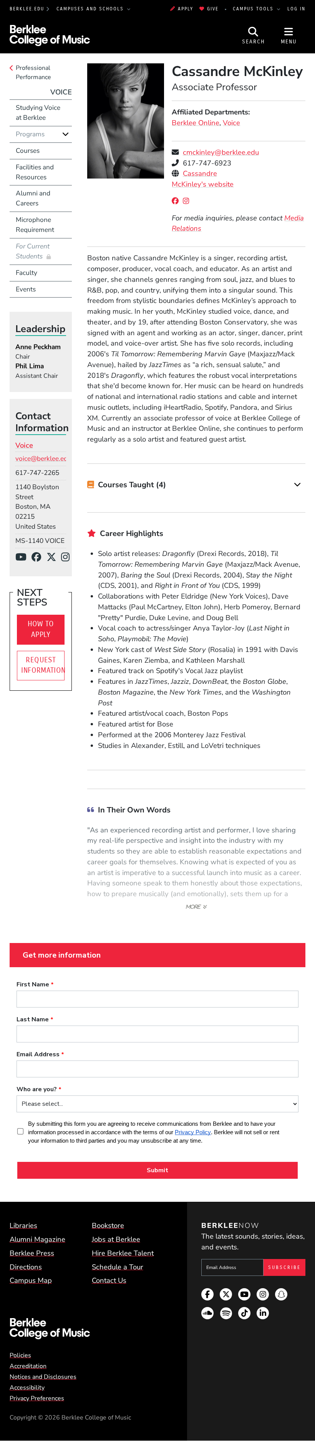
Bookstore (108, 1226)
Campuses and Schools (91, 9)
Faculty (26, 272)
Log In (296, 9)
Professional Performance (33, 72)
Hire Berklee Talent (123, 1253)
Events (26, 289)
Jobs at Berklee (116, 1239)
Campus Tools (254, 9)
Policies (20, 1355)
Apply (185, 9)
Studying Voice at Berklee (38, 112)
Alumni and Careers (33, 198)
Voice (231, 123)
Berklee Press (32, 1253)
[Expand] (297, 484)
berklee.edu (27, 9)
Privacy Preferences (37, 1398)
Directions (26, 1267)
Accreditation (28, 1366)
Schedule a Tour (117, 1267)
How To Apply (41, 629)
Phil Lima (29, 366)
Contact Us (109, 1280)
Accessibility (27, 1387)
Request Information (43, 665)
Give (213, 9)
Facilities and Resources (35, 172)
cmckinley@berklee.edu (221, 152)
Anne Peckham (38, 346)
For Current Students (33, 251)
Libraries (23, 1226)
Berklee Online (195, 123)
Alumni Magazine (37, 1239)
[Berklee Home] (88, 1329)
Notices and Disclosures (43, 1377)
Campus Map (31, 1280)
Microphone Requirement (35, 224)
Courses (28, 150)
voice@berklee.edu (43, 458)
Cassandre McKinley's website (203, 179)
